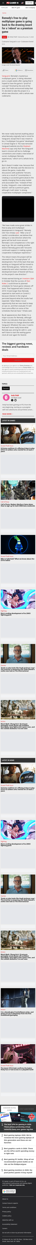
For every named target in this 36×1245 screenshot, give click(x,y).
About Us (5, 1199)
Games (4, 13)
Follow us (20, 70)
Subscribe (29, 3)
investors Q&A (28, 278)
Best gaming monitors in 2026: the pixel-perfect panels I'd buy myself (18, 1171)
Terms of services (25, 365)
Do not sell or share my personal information (16, 1233)
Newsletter (30, 70)
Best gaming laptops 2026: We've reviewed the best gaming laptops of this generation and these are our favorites (19, 1139)
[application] (18, 207)
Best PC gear (16, 8)
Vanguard (6, 76)
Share (6, 70)
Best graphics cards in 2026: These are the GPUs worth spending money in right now (19, 1151)
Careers (4, 1228)
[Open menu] (3, 3)
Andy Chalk (13, 37)
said (17, 233)
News (4, 37)
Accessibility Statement (9, 1224)
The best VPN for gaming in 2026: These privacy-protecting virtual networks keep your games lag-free (18, 1126)
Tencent (6, 388)
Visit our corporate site (17, 1185)
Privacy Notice (27, 367)
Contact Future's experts (10, 1203)
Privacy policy (6, 1211)
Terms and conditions (9, 1207)
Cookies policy (6, 1216)
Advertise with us (7, 1220)
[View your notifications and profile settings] (18, 3)
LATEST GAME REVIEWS (26, 1109)
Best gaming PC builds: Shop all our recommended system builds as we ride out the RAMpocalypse (19, 1161)
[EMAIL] (16, 400)
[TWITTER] (12, 400)
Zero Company (30, 8)
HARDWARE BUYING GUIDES (9, 1109)
